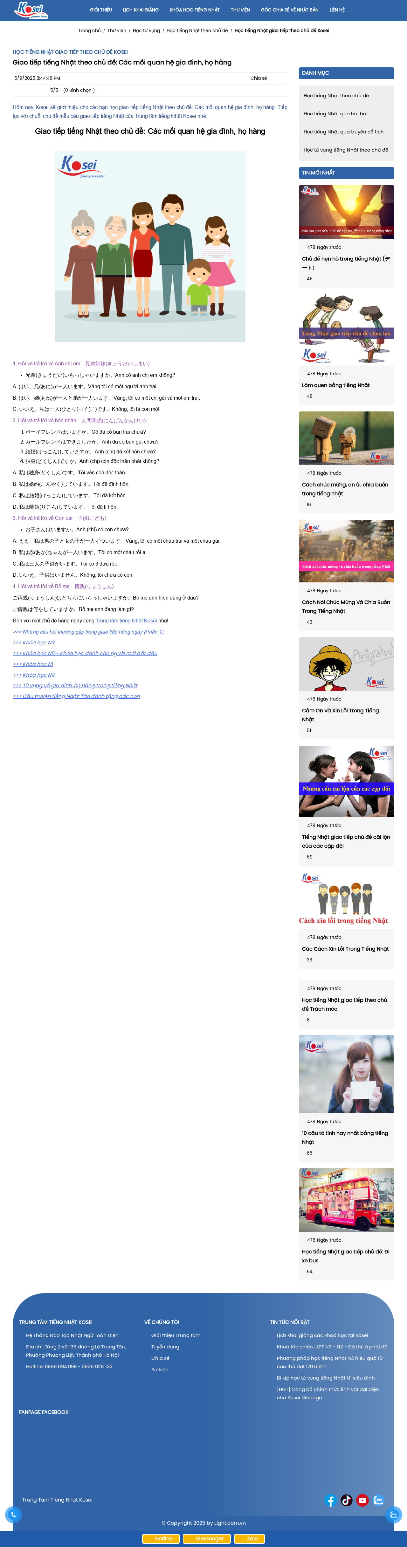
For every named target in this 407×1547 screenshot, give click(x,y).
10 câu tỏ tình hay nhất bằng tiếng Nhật (345, 1138)
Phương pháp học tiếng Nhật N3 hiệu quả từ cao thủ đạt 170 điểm (330, 1362)
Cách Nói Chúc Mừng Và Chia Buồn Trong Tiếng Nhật (346, 607)
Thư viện (116, 31)
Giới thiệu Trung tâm (176, 1335)
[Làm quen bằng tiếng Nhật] (346, 329)
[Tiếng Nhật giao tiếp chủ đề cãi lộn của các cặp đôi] (346, 781)
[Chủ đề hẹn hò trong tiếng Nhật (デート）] (346, 212)
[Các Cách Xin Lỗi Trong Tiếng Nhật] (346, 900)
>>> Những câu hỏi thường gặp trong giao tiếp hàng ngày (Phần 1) (88, 631)
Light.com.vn (230, 1523)
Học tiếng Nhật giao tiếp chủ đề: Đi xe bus (346, 1256)
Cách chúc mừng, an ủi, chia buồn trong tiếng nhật (345, 489)
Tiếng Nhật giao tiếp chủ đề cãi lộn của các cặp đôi (346, 842)
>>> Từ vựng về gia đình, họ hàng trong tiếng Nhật (75, 686)
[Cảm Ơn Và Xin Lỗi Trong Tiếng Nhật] (346, 664)
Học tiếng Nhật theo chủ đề (197, 31)
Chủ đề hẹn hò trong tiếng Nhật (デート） (346, 263)
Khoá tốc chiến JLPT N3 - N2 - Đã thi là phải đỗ (332, 1347)
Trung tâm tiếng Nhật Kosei (126, 620)
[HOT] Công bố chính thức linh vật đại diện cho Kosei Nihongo (328, 1394)
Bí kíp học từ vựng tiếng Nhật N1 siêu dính (326, 1378)
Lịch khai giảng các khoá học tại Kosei (322, 1335)
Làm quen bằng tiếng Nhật (336, 385)
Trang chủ (89, 31)
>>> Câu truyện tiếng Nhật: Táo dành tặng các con (76, 696)
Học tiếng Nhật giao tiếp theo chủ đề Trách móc (344, 1005)
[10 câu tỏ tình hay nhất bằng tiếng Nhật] (346, 1074)
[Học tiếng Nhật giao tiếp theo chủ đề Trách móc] (346, 977)
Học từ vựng (146, 31)
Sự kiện (160, 1370)
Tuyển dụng (165, 1347)
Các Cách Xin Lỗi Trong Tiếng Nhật (345, 949)
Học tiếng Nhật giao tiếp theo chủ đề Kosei (282, 31)
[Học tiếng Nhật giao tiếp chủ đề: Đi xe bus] (346, 1200)
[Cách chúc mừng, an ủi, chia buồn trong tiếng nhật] (346, 438)
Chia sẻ (160, 1358)
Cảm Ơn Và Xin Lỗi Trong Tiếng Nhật (340, 715)
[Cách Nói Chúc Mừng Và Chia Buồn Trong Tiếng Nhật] (346, 551)
